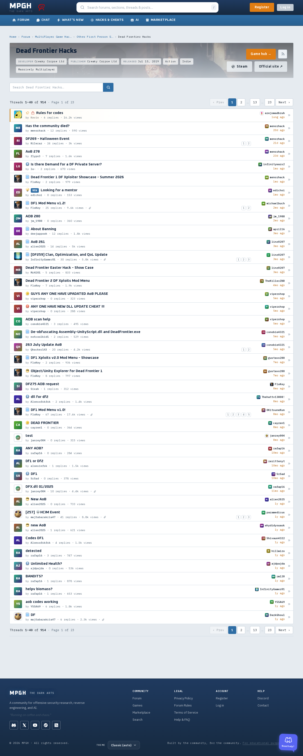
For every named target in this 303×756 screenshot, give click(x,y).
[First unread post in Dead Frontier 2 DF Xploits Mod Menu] (289, 283)
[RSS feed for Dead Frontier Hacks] (282, 54)
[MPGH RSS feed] (56, 725)
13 (255, 102)
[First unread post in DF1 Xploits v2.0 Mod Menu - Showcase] (289, 360)
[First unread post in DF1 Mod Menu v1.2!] (289, 205)
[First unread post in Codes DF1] (289, 540)
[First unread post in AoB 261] (289, 244)
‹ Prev (218, 102)
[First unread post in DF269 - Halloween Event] (289, 141)
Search (138, 720)
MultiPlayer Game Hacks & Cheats (53, 36)
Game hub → (261, 54)
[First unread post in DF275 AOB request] (289, 386)
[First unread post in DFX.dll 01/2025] (289, 489)
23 (270, 102)
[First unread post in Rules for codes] (289, 115)
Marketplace (141, 712)
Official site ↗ (271, 66)
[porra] (41, 7)
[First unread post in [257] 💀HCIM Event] (289, 514)
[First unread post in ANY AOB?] (289, 450)
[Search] (108, 87)
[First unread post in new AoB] (289, 527)
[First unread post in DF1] (289, 476)
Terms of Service (186, 712)
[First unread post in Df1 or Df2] (289, 463)
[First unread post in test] (289, 438)
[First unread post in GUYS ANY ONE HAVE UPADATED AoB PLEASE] (289, 296)
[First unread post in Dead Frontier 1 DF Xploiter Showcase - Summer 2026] (289, 179)
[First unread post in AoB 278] (289, 153)
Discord (263, 698)
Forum (26, 36)
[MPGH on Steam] (45, 725)
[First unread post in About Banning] (289, 231)
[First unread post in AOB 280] (289, 218)
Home (12, 36)
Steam (242, 66)
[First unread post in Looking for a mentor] (289, 192)
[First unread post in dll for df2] (289, 399)
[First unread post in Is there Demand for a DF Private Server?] (289, 166)
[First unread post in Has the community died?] (289, 128)
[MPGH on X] (24, 725)
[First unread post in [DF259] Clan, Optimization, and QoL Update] (289, 257)
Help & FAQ (182, 720)
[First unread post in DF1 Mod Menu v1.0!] (289, 412)
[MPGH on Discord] (13, 725)
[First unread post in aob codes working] (289, 604)
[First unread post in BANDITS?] (289, 578)
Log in (285, 7)
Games (138, 705)
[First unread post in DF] (289, 617)
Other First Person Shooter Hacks (95, 36)
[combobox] (148, 7)
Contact (263, 705)
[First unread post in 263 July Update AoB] (289, 347)
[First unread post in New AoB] (289, 501)
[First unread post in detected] (289, 553)
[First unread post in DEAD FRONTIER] (289, 425)
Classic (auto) (121, 745)
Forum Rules (183, 705)
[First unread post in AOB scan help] (289, 321)
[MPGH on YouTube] (35, 725)
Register (262, 7)
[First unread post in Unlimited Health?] (289, 565)
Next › (284, 102)
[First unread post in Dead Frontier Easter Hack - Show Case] (289, 270)
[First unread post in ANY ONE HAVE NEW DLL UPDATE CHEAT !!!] (289, 308)
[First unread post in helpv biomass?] (289, 591)
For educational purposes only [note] (268, 743)
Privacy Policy (183, 698)
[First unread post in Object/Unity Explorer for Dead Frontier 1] (289, 373)
